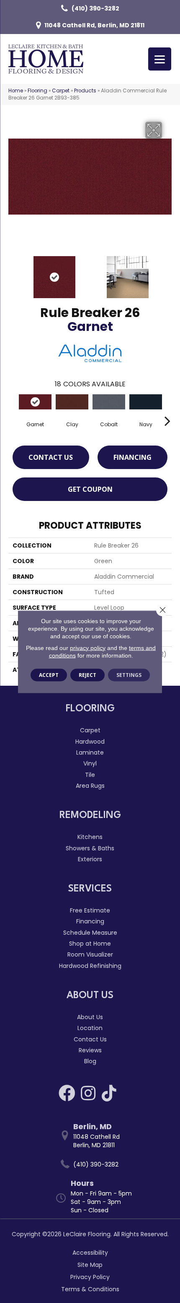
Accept (49, 674)
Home (15, 90)
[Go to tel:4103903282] (94, 1164)
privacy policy (87, 647)
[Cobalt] (108, 402)
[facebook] (67, 1093)
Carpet (60, 90)
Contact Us (50, 457)
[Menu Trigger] (159, 59)
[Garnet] (35, 402)
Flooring (37, 90)
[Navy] (145, 402)
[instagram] (88, 1093)
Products (85, 90)
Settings (128, 674)
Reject (87, 674)
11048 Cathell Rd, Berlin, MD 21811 (94, 25)
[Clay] (72, 402)
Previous (12, 273)
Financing (132, 457)
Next (167, 273)
